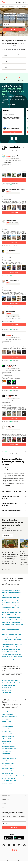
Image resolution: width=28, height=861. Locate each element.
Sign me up (14, 827)
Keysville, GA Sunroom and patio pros (11, 617)
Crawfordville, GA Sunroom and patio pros (12, 656)
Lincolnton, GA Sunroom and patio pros (11, 632)
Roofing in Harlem (6, 719)
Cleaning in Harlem (6, 741)
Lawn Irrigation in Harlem (8, 773)
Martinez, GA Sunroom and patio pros (11, 610)
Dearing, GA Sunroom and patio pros (11, 590)
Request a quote (13, 132)
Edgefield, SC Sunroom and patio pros (11, 651)
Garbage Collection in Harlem (9, 758)
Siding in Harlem (6, 753)
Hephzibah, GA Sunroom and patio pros (11, 612)
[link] (4, 128)
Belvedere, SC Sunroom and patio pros (11, 622)
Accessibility (14, 856)
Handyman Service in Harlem (9, 748)
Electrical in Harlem (6, 690)
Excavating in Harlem (7, 751)
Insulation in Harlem (7, 783)
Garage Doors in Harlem (7, 766)
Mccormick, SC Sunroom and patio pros (11, 654)
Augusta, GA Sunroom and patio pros (11, 595)
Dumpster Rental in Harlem (8, 734)
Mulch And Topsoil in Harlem (9, 780)
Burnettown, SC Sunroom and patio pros (11, 637)
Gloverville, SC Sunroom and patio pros (11, 634)
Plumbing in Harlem (6, 721)
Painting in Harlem (6, 731)
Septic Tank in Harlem (7, 743)
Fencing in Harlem (6, 711)
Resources (4, 803)
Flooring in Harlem (6, 692)
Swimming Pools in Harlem (8, 736)
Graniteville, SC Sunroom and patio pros (11, 642)
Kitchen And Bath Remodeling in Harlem (11, 682)
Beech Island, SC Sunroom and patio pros (12, 619)
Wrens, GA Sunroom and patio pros (10, 607)
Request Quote (14, 180)
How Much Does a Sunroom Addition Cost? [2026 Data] (10, 553)
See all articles (7, 535)
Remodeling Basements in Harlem (10, 680)
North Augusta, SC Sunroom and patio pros (12, 624)
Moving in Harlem (6, 729)
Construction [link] (4, 6)
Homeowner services (6, 795)
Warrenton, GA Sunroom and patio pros (11, 614)
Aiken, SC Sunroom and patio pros (10, 659)
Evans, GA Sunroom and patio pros (10, 602)
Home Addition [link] (12, 6)
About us (4, 807)
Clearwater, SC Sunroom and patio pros (11, 627)
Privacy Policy (17, 854)
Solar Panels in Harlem (7, 756)
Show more (24, 171)
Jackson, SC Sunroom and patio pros (11, 646)
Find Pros (14, 30)
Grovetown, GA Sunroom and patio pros (11, 592)
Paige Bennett (5, 550)
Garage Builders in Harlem (8, 768)
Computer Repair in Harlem (8, 778)
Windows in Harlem (6, 687)
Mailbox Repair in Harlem (8, 739)
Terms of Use (10, 854)
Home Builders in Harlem (8, 761)
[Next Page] (25, 451)
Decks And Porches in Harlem (9, 685)
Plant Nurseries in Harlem (8, 763)
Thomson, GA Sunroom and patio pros (11, 605)
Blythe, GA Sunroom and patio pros (10, 597)
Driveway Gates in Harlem (8, 771)
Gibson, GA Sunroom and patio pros (10, 629)
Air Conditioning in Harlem (8, 746)
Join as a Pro (18, 2)
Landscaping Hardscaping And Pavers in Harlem (13, 775)
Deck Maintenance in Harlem (9, 724)
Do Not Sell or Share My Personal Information (14, 858)
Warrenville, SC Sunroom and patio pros (11, 639)
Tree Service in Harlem (7, 714)
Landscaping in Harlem (7, 726)
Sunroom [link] (18, 6)
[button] (4, 175)
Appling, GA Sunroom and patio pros (11, 600)
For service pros (5, 799)
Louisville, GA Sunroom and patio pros (11, 649)
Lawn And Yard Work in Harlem (9, 716)
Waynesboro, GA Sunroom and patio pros (12, 644)
